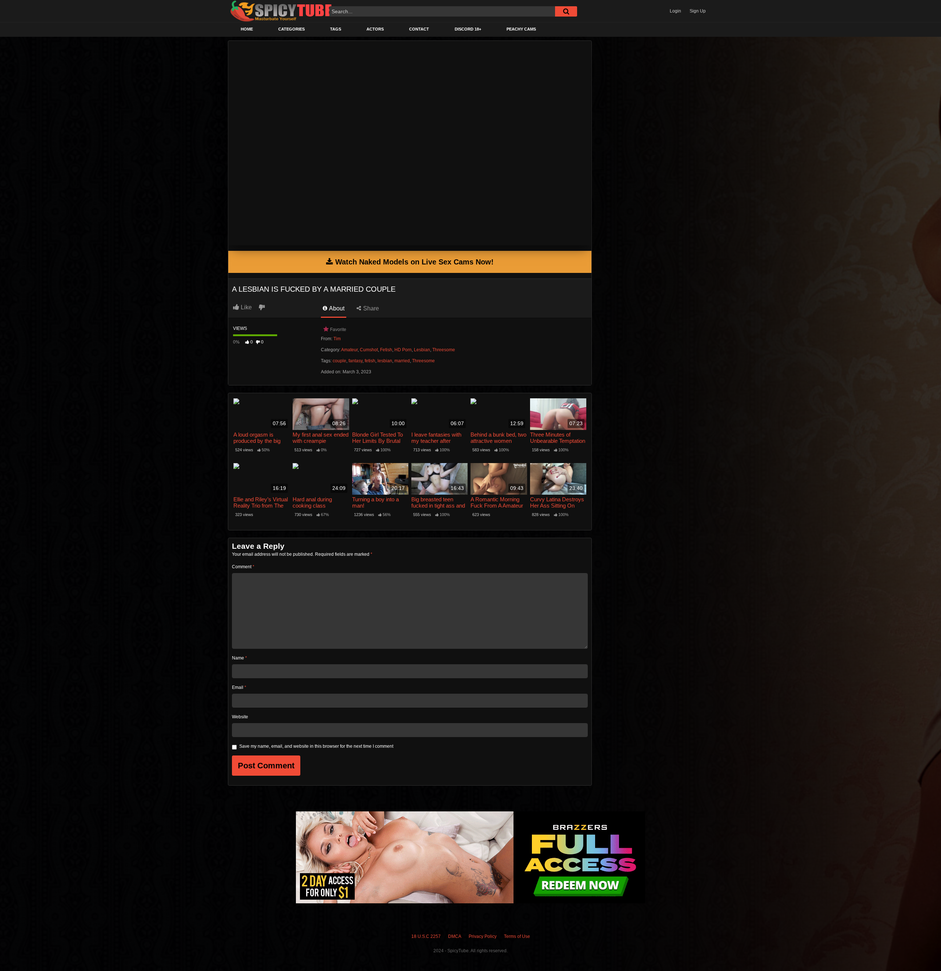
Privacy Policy (483, 936)
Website (240, 716)
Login (675, 11)
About (336, 308)
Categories (291, 29)
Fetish (386, 349)
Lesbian (422, 349)
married (402, 360)
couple (339, 360)
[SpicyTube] (281, 11)
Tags (335, 29)
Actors (375, 29)
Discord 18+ (468, 29)
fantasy (355, 360)
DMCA (454, 936)
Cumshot (369, 349)
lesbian (385, 360)
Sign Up (698, 11)
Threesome (443, 349)
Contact (419, 29)
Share (370, 308)
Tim (337, 338)
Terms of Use (517, 936)
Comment (243, 566)
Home (247, 29)
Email (239, 687)
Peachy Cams (521, 29)
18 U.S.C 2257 (426, 936)
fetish (370, 360)
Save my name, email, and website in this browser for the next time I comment (316, 746)
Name (239, 658)
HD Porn (403, 349)
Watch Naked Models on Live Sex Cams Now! (413, 262)
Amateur (349, 349)
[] (566, 11)
